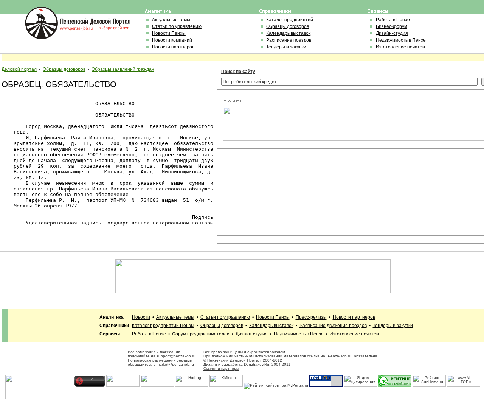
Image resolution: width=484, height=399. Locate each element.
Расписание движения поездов (333, 325)
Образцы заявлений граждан (123, 69)
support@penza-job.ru (176, 356)
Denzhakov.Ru (256, 364)
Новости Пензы (169, 33)
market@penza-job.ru (175, 364)
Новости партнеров (173, 47)
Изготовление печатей (400, 47)
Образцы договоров (287, 26)
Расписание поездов (288, 40)
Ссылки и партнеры (221, 368)
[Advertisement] (257, 187)
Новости (141, 317)
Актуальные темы (171, 19)
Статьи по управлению (177, 26)
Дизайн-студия (392, 33)
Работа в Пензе (393, 19)
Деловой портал (19, 69)
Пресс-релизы (311, 317)
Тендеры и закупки (286, 47)
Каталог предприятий (289, 19)
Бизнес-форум (391, 26)
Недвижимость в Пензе (401, 40)
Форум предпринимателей (201, 334)
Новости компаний (172, 40)
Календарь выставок (288, 33)
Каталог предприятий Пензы (163, 325)
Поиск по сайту (238, 71)
